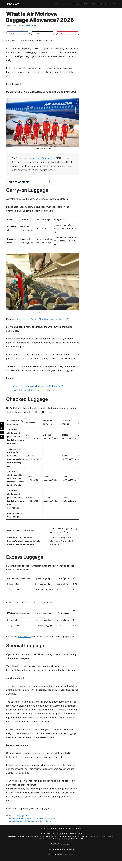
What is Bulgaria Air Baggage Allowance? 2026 (30, 821)
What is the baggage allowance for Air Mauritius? (38, 386)
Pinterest (51, 849)
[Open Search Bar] (114, 4)
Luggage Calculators (100, 4)
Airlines (12, 815)
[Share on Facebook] (2, 424)
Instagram (64, 849)
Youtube (71, 849)
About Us (54, 834)
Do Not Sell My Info (75, 834)
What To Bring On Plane (78, 4)
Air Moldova (24, 636)
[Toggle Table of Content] (50, 181)
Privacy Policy (45, 834)
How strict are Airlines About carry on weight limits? (42, 319)
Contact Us (63, 834)
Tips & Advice (60, 4)
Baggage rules (23, 815)
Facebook (58, 849)
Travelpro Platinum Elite (43, 158)
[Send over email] (2, 437)
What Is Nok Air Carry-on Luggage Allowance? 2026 (32, 818)
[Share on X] (2, 428)
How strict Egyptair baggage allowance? (33, 390)
